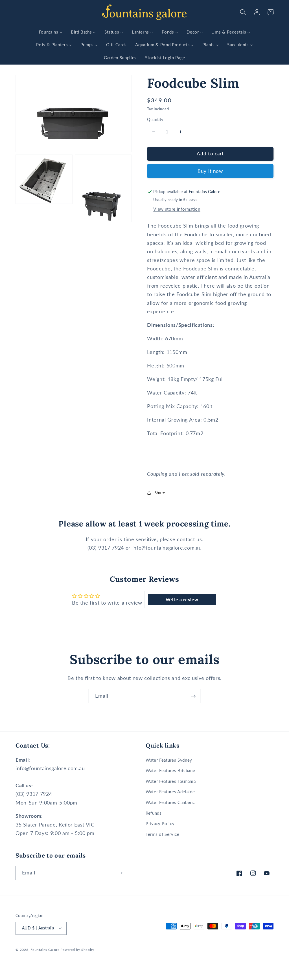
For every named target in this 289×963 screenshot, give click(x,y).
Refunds (154, 813)
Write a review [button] (182, 599)
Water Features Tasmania (171, 781)
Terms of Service (162, 834)
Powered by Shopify (77, 949)
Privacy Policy (160, 823)
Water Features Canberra (170, 802)
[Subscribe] (193, 696)
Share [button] (159, 492)
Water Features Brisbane (170, 770)
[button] (243, 12)
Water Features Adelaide (170, 791)
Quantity (155, 119)
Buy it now (210, 171)
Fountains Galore (44, 949)
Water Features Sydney (169, 760)
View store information (176, 208)
